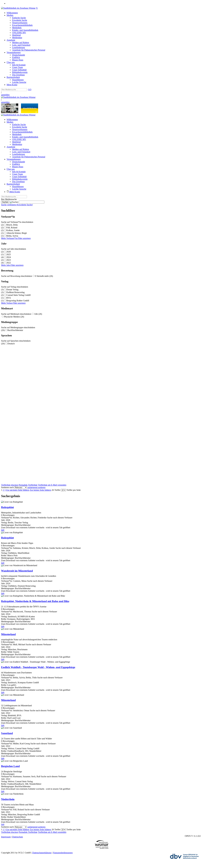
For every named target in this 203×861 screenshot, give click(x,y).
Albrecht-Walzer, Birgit (16, 233)
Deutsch (11, 343)
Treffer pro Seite (73, 490)
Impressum (6, 837)
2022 (8, 263)
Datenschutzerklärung (41, 852)
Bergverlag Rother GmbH (17, 300)
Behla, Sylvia (12, 236)
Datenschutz (17, 837)
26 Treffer (56, 490)
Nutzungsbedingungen (63, 852)
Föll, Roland (11, 227)
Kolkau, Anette (13, 230)
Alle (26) (38, 314)
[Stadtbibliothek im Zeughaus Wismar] (18, 8)
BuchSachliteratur (15, 330)
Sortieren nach (7, 487)
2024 (8, 257)
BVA (8, 298)
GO (29, 89)
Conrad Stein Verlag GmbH (18, 295)
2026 (8, 251)
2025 (8, 254)
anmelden (5, 95)
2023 (8, 260)
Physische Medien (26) (14, 317)
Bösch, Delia (12, 225)
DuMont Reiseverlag (15, 292)
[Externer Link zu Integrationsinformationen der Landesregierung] (29, 112)
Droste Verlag (12, 289)
